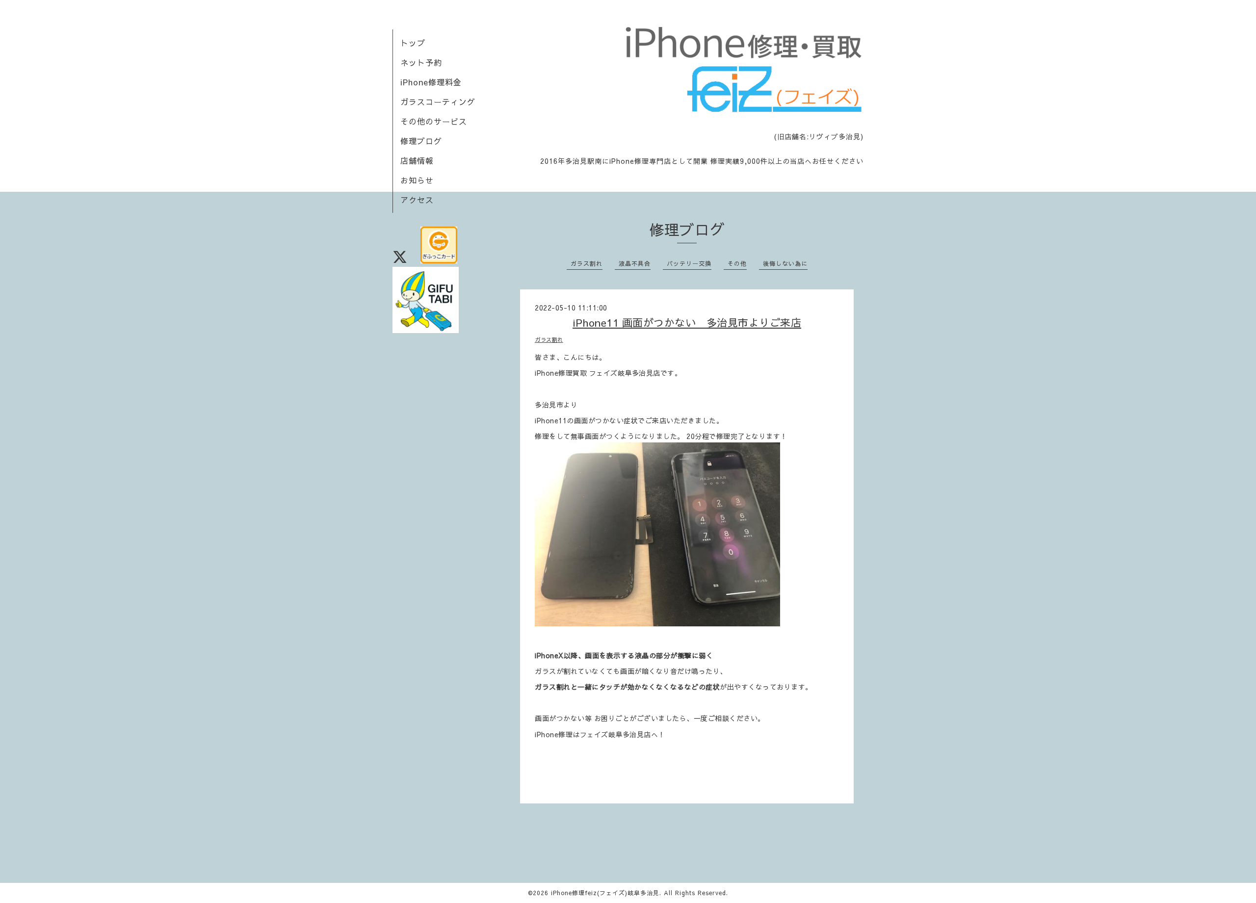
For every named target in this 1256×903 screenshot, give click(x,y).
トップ (412, 42)
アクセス (417, 199)
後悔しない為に (785, 263)
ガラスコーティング (437, 101)
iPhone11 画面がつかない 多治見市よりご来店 (687, 322)
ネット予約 (421, 62)
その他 (737, 263)
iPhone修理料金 (431, 82)
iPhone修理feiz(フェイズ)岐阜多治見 (605, 893)
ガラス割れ (586, 263)
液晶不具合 (635, 263)
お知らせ (417, 180)
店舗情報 (417, 160)
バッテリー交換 (689, 263)
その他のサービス (433, 121)
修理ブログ (421, 140)
